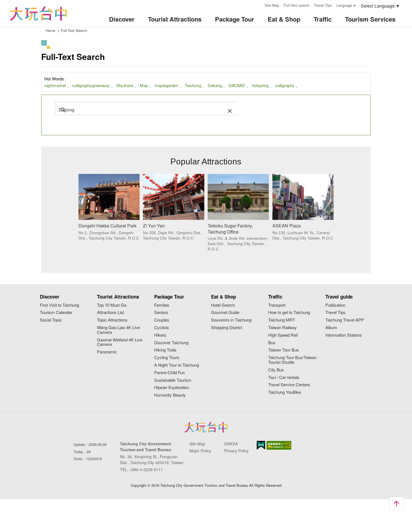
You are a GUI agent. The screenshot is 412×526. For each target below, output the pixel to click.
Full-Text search (296, 5)
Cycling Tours (166, 357)
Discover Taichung (171, 342)
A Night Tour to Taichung (176, 365)
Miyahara (124, 85)
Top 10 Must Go (111, 305)
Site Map (272, 5)
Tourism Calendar (56, 312)
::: (258, 4)
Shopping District (226, 327)
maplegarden (166, 85)
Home (50, 30)
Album (331, 327)
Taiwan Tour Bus (283, 350)
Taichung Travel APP (344, 320)
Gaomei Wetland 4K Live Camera (119, 342)
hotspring (260, 85)
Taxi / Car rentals (283, 377)
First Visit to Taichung (59, 305)
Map (144, 85)
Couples (161, 320)
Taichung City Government (206, 427)
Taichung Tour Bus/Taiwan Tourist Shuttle (292, 360)
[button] (229, 110)
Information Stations (343, 335)
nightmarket (55, 85)
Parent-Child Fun (169, 372)
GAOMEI (236, 85)
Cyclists (161, 327)
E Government (261, 445)
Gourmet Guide (225, 312)
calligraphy (285, 85)
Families (161, 305)
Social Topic (51, 320)
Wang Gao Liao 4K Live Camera (118, 330)
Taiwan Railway (282, 327)
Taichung (193, 85)
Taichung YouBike (284, 392)
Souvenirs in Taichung (231, 320)
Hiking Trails (165, 350)
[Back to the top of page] (396, 503)
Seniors (161, 312)
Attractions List (110, 312)
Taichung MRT (281, 320)
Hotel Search (223, 305)
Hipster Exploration (171, 387)
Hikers (160, 335)
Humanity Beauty (170, 395)
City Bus (276, 369)
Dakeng (215, 85)
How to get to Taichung (289, 312)
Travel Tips (323, 5)
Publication (335, 305)
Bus (272, 342)
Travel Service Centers (289, 384)
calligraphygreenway (91, 85)
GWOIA (231, 443)
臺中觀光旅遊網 (38, 13)
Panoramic (107, 352)
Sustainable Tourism (172, 380)
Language (344, 5)
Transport (277, 305)
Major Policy (200, 450)
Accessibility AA (279, 445)
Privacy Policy (236, 450)
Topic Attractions (112, 320)
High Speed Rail (283, 335)
